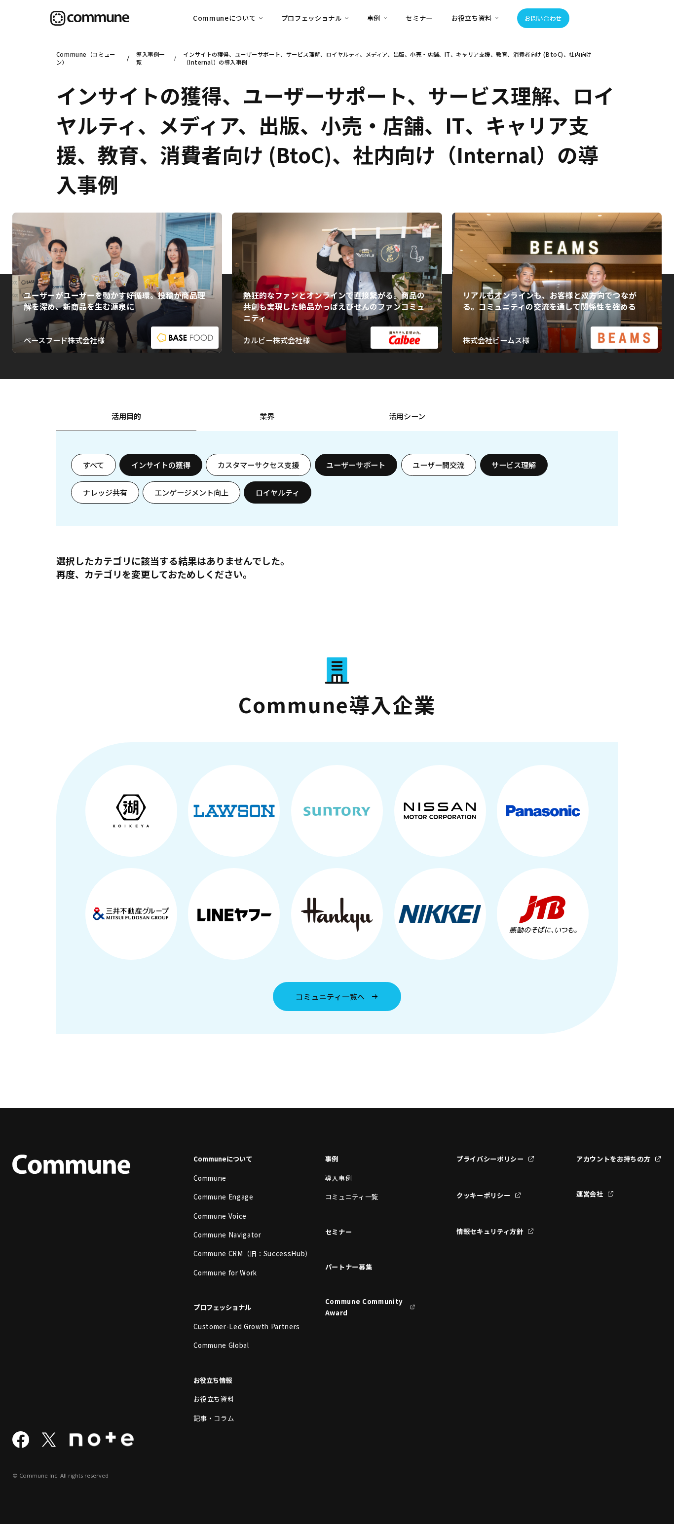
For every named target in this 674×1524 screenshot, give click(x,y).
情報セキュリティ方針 (490, 1231)
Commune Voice (220, 1216)
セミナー (419, 18)
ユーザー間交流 (438, 464)
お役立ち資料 (213, 1399)
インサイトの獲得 (160, 464)
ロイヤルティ (278, 492)
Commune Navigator (227, 1234)
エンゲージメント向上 (191, 492)
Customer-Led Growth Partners (238, 1326)
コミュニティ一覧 (351, 1196)
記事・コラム (213, 1418)
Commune (209, 1178)
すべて (93, 464)
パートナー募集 (349, 1266)
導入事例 (338, 1178)
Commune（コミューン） (85, 58)
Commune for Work (225, 1272)
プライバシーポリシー (490, 1158)
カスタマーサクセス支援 (258, 464)
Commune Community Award (364, 1307)
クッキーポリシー (483, 1195)
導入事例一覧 (150, 58)
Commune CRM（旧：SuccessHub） (238, 1253)
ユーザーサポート (355, 464)
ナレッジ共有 (105, 492)
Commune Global (221, 1345)
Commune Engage (223, 1196)
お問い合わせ (543, 18)
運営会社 (589, 1193)
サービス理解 (513, 464)
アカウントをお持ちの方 (613, 1158)
